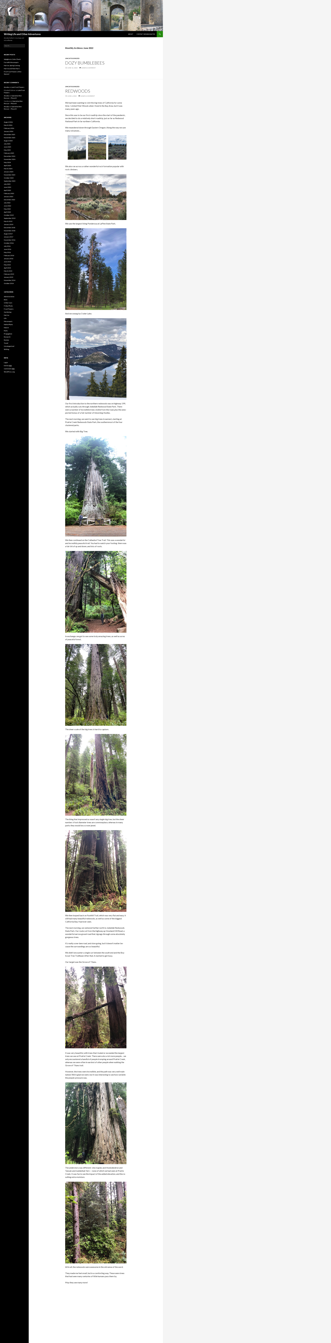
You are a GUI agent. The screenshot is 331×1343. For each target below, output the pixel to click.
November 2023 (9, 175)
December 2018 (9, 228)
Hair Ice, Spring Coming (12, 65)
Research (7, 337)
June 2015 (7, 262)
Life (5, 318)
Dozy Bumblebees (84, 62)
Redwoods (77, 91)
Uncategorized (72, 58)
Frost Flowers (9, 309)
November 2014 (9, 280)
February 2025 (9, 153)
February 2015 (9, 274)
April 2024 (7, 165)
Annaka (6, 87)
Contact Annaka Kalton (146, 34)
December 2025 (9, 134)
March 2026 (8, 125)
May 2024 (7, 162)
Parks (6, 331)
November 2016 (9, 240)
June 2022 (7, 206)
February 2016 (9, 255)
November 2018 (9, 231)
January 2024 (8, 172)
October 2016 (9, 243)
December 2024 (9, 156)
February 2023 (9, 193)
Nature (6, 328)
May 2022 (7, 209)
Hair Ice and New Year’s (12, 69)
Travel (6, 343)
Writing (6, 349)
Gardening (7, 312)
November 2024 (9, 159)
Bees (5, 300)
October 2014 (9, 283)
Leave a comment (88, 68)
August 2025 (8, 141)
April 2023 (7, 190)
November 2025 (9, 138)
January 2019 (8, 224)
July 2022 (7, 203)
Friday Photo (8, 306)
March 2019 (8, 221)
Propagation (8, 334)
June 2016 (7, 249)
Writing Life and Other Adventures (22, 34)
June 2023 (7, 187)
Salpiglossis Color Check (12, 59)
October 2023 (9, 178)
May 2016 (7, 252)
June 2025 (7, 147)
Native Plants (8, 324)
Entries (8, 366)
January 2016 (8, 259)
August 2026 (8, 122)
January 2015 (8, 277)
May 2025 (7, 150)
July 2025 (7, 144)
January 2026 (8, 131)
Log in (6, 362)
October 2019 (9, 215)
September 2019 (9, 218)
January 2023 (8, 196)
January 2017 (8, 237)
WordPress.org (9, 372)
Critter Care (8, 303)
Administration (9, 297)
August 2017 (8, 234)
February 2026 (9, 128)
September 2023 (9, 181)
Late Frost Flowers (17, 87)
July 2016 (7, 246)
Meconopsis (8, 321)
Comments (9, 369)
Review (6, 340)
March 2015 (8, 271)
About (130, 34)
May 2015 (7, 265)
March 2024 (8, 169)
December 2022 (9, 200)
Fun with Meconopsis (11, 62)
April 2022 (7, 212)
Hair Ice (6, 315)
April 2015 (7, 268)
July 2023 (7, 184)
